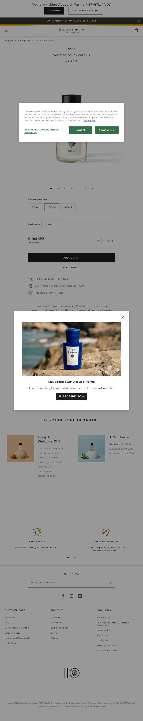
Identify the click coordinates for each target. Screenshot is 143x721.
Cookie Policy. (89, 120)
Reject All (81, 130)
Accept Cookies (107, 130)
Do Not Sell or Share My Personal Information (41, 131)
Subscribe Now (71, 396)
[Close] (123, 317)
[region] (71, 122)
